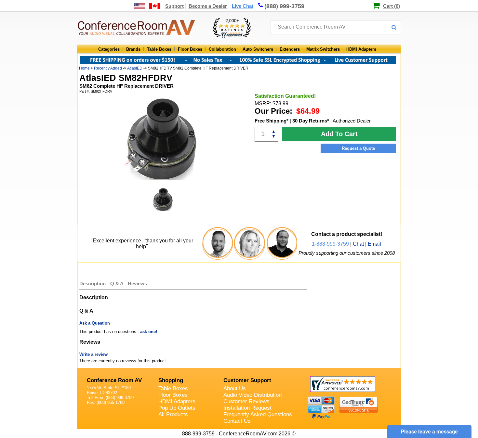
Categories (109, 49)
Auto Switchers (258, 49)
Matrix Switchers (323, 49)
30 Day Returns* (310, 120)
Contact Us (237, 421)
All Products (173, 414)
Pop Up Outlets (176, 408)
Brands (133, 49)
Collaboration (222, 49)
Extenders (290, 49)
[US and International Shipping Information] (147, 6)
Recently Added (108, 68)
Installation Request (247, 408)
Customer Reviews (246, 401)
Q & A (117, 283)
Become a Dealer (208, 6)
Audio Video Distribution (252, 395)
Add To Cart (339, 133)
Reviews (137, 283)
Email (374, 244)
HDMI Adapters (361, 49)
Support (174, 6)
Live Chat (242, 6)
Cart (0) (391, 6)
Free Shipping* (271, 120)
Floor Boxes (190, 49)
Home (84, 68)
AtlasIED (134, 68)
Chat (358, 244)
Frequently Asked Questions (257, 414)
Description (92, 283)
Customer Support (247, 380)
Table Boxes (159, 49)
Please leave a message (429, 432)
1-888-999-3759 (330, 244)
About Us (234, 388)
